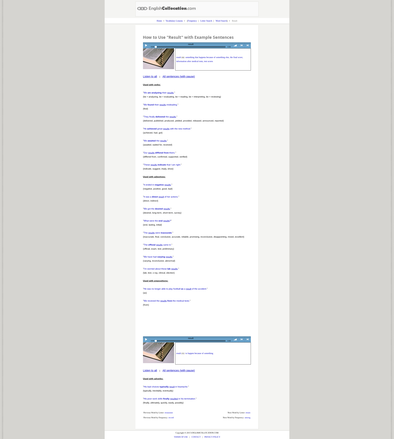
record (171, 417)
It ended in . (157, 184)
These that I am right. (162, 164)
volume (235, 45)
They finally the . (160, 116)
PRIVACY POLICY (212, 437)
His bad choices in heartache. (166, 386)
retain (248, 412)
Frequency (192, 21)
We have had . (158, 257)
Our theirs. (159, 152)
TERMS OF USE (181, 437)
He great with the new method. (167, 128)
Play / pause (146, 45)
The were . (158, 233)
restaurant (169, 412)
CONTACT (196, 437)
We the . (155, 140)
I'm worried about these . (161, 269)
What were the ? (157, 220)
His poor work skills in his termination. (170, 398)
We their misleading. (161, 104)
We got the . (157, 208)
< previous (242, 45)
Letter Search (206, 21)
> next (248, 45)
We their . (159, 92)
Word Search (221, 21)
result (178, 57)
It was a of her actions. (161, 196)
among (247, 417)
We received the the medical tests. (167, 301)
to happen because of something (199, 353)
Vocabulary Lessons (174, 21)
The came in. (157, 245)
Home (159, 21)
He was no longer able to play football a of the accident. (175, 289)
